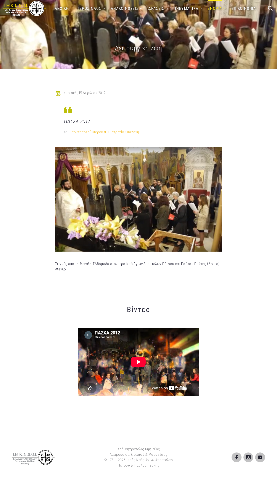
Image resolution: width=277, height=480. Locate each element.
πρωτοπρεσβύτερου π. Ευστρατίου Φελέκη (105, 132)
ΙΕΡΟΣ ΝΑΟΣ (89, 8)
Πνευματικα (186, 8)
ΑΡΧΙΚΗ (62, 8)
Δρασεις (156, 8)
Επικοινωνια (244, 8)
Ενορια (215, 8)
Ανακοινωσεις (125, 8)
